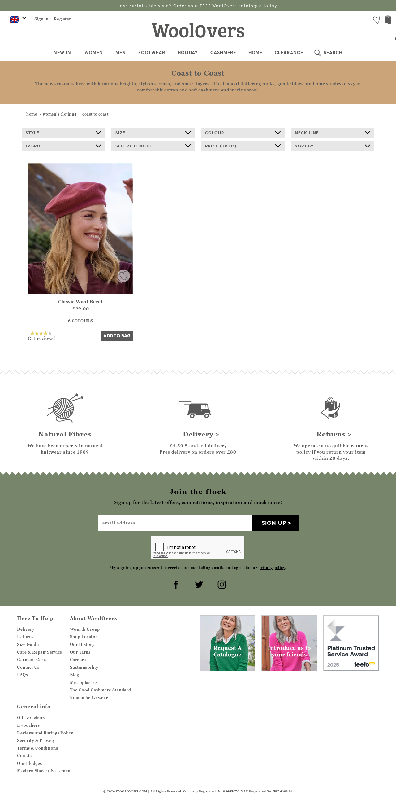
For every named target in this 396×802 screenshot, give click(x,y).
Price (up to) (220, 146)
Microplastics (84, 682)
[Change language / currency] (16, 21)
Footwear (151, 53)
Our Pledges (29, 763)
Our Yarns (80, 652)
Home (255, 53)
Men (120, 53)
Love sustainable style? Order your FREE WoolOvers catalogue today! (198, 5)
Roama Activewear (89, 697)
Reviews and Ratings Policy (45, 732)
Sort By (304, 146)
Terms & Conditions (37, 748)
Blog (74, 674)
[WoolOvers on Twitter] (198, 583)
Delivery (25, 629)
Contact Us (28, 667)
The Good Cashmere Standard (100, 689)
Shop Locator (83, 636)
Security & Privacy (36, 740)
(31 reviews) (42, 337)
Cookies (25, 755)
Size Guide (28, 644)
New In (62, 53)
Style (32, 132)
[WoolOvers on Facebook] (175, 583)
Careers (78, 659)
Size (120, 132)
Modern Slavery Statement (44, 770)
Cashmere (223, 53)
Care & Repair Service (39, 652)
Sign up (274, 523)
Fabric (34, 146)
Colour (214, 132)
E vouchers (28, 725)
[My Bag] (388, 19)
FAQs (22, 674)
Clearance (289, 53)
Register (62, 18)
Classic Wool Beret (80, 301)
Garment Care (31, 659)
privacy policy (271, 567)
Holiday (188, 53)
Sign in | (42, 18)
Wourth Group (85, 629)
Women (93, 53)
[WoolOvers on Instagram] (221, 583)
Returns (25, 636)
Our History (82, 644)
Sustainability (84, 667)
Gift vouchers (31, 717)
